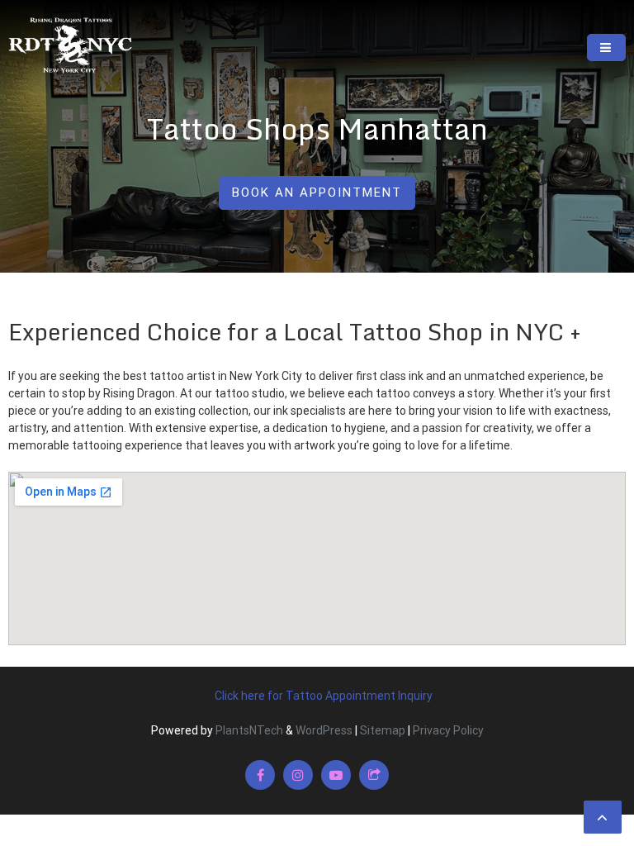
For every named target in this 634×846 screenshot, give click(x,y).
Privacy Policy (448, 730)
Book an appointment (317, 192)
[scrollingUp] (603, 817)
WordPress (324, 730)
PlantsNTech (248, 730)
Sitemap (382, 730)
